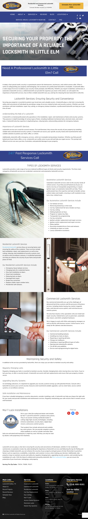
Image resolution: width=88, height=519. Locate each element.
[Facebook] (77, 15)
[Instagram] (80, 15)
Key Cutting (27, 495)
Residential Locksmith (31, 489)
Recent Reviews (8, 492)
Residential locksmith (9, 247)
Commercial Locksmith (31, 486)
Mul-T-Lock (27, 497)
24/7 (11, 153)
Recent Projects (8, 489)
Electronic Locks (29, 503)
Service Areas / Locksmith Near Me (30, 20)
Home (12, 14)
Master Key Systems (30, 506)
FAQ (60, 20)
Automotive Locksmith (31, 484)
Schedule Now (7, 495)
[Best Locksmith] (12, 6)
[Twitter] (83, 15)
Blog (52, 14)
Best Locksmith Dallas (59, 457)
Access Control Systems (31, 500)
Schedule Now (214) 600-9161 (71, 6)
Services (31, 14)
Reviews (43, 14)
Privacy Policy (81, 514)
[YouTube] (80, 18)
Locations (61, 14)
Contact (52, 20)
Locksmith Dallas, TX (9, 484)
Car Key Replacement (31, 492)
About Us (6, 486)
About (20, 14)
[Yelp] (77, 18)
